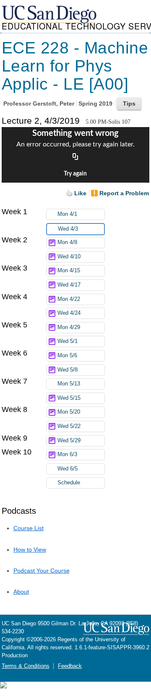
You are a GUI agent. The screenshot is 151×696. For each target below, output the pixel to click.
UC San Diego (50, 15)
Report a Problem (124, 193)
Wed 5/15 (69, 398)
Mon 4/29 (68, 327)
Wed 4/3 (68, 229)
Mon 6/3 (67, 454)
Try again (75, 174)
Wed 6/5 (67, 469)
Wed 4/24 (69, 313)
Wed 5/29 (69, 441)
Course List (28, 528)
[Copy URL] (75, 157)
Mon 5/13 (68, 384)
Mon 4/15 (68, 271)
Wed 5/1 (67, 341)
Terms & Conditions (25, 666)
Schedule (68, 483)
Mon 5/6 (67, 356)
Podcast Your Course (41, 570)
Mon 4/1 (67, 214)
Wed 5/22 (69, 426)
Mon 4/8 (67, 242)
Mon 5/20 (68, 412)
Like (80, 193)
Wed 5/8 (67, 370)
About (21, 591)
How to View (29, 549)
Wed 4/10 (69, 257)
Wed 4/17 (69, 285)
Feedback (70, 666)
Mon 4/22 (68, 299)
